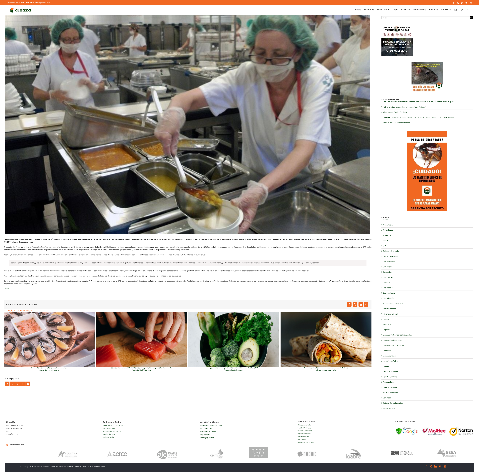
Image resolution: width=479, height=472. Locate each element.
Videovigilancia (389, 408)
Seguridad (387, 398)
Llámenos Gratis (20, 3)
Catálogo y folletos (207, 438)
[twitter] (431, 466)
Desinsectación (389, 293)
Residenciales (388, 382)
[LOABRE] (353, 448)
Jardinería (387, 324)
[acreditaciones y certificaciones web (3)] (434, 425)
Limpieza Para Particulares (393, 345)
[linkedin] (435, 466)
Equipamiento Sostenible (393, 303)
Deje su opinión (205, 435)
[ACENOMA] (67, 448)
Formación (301, 439)
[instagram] (445, 466)
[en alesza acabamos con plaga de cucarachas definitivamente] (427, 132)
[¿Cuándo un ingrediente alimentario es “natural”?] (233, 339)
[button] (467, 9)
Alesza (42, 370)
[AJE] (167, 448)
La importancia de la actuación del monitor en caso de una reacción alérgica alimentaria (418, 117)
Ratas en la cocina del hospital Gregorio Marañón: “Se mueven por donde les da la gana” (418, 102)
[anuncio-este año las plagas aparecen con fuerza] (427, 62)
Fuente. (7, 289)
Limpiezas (387, 350)
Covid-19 (386, 282)
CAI (384, 246)
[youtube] (440, 466)
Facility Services (389, 309)
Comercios (387, 272)
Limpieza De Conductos (392, 340)
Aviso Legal (81, 466)
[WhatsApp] (366, 304)
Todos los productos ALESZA (114, 425)
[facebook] (426, 466)
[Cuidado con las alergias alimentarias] (49, 339)
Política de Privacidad (96, 466)
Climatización (388, 267)
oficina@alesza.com (42, 3)
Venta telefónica (206, 428)
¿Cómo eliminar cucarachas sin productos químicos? (404, 107)
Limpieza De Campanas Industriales (397, 335)
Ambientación (388, 235)
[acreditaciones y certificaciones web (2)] (461, 425)
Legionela (387, 330)
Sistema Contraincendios (393, 403)
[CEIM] (217, 448)
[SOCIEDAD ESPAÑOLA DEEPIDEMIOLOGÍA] (402, 448)
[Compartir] (7, 384)
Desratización (388, 298)
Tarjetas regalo (108, 437)
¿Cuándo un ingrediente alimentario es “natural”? (234, 368)
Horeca (386, 319)
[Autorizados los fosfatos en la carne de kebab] (326, 339)
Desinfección (388, 288)
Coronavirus (388, 277)
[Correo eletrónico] (27, 384)
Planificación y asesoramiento (211, 425)
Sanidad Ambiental (390, 392)
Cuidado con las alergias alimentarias (49, 368)
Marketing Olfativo (390, 361)
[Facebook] (349, 304)
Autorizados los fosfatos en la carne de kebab (326, 368)
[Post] (22, 384)
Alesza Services (43, 466)
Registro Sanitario (390, 377)
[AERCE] (117, 448)
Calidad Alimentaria (52, 370)
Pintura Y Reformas (390, 371)
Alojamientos (388, 230)
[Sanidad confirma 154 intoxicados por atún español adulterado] (141, 339)
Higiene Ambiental (390, 314)
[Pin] (17, 384)
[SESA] (447, 448)
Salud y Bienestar (390, 387)
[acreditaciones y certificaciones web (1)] (407, 425)
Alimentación (388, 225)
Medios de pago (109, 434)
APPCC (386, 240)
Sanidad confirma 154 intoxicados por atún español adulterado (141, 368)
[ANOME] (307, 448)
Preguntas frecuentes (208, 431)
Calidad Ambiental (390, 256)
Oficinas (386, 366)
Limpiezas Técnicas (390, 356)
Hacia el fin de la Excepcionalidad (396, 123)
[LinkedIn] (361, 304)
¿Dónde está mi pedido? (112, 431)
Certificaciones (389, 261)
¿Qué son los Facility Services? (395, 112)
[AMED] (258, 448)
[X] (355, 304)
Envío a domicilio (109, 428)
